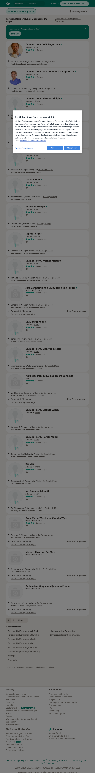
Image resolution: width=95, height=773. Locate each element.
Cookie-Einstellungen (24, 148)
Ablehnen (55, 148)
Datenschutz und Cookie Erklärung (33, 141)
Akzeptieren (72, 148)
